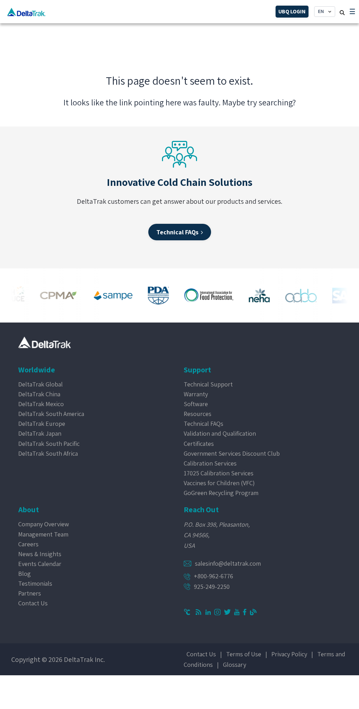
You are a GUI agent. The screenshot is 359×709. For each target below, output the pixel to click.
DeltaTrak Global (40, 384)
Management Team (43, 534)
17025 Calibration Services (218, 473)
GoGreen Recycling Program (221, 493)
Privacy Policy (289, 654)
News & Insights (39, 554)
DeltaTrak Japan (39, 433)
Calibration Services (210, 463)
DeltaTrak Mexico (41, 404)
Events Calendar (39, 564)
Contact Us (33, 603)
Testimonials (35, 583)
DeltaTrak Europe (41, 423)
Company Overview (43, 524)
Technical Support (208, 384)
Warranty (196, 394)
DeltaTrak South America (51, 414)
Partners (29, 593)
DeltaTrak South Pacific (49, 444)
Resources (197, 414)
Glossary (234, 665)
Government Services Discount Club (232, 453)
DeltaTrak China (39, 394)
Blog (24, 574)
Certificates (199, 444)
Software (196, 404)
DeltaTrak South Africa (48, 453)
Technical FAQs (203, 423)
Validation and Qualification (220, 433)
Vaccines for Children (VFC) (219, 483)
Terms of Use (243, 654)
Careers (28, 544)
